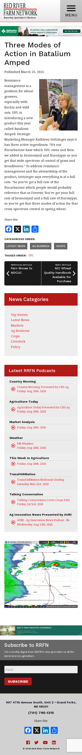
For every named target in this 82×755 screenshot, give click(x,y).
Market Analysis (22, 422)
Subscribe (18, 681)
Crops (60, 246)
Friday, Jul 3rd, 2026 (43, 502)
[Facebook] (28, 731)
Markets (17, 325)
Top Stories (19, 315)
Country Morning (22, 381)
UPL (31, 255)
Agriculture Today (23, 401)
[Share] (54, 731)
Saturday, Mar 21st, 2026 (40, 482)
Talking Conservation (26, 494)
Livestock (18, 341)
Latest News (16, 246)
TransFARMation (22, 474)
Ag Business (40, 246)
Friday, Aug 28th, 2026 (43, 389)
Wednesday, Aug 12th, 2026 (43, 522)
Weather (16, 438)
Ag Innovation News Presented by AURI (40, 514)
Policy (15, 347)
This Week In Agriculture (29, 458)
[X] (36, 731)
